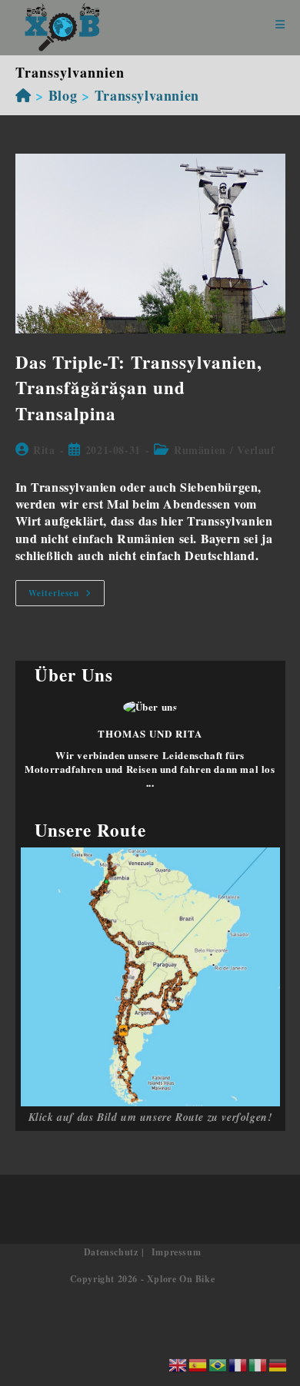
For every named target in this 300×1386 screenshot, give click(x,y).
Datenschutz (111, 1251)
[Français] (238, 1363)
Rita (44, 450)
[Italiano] (258, 1363)
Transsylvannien (147, 95)
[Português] (218, 1363)
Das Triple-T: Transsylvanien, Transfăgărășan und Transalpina (138, 387)
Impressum (176, 1251)
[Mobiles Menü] (280, 25)
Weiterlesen (66, 595)
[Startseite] (23, 95)
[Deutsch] (278, 1363)
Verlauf (256, 450)
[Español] (198, 1363)
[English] (178, 1363)
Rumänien (200, 450)
